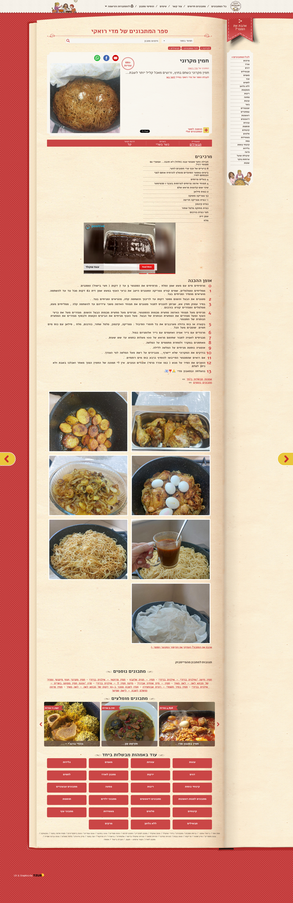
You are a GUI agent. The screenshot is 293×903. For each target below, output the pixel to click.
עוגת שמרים (89, 833)
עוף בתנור (91, 836)
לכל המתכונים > (190, 48)
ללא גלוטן (245, 86)
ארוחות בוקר (243, 159)
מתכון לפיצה (127, 833)
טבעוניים (245, 108)
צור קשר (177, 6)
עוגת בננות (178, 836)
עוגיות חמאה (152, 836)
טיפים (163, 6)
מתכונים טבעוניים (66, 786)
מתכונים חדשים (197, 6)
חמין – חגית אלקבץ (142, 680)
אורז (247, 64)
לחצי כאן (170, 77)
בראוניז (111, 836)
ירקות (150, 774)
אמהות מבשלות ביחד (199, 379)
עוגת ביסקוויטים (75, 833)
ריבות (247, 93)
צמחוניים (245, 111)
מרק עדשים (79, 836)
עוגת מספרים (210, 836)
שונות (247, 162)
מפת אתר (216, 833)
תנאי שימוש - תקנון (134, 839)
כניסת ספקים (191, 833)
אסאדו (106, 839)
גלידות (246, 148)
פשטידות (245, 137)
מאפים (246, 75)
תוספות (246, 126)
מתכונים (179, 833)
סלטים (246, 133)
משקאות (246, 89)
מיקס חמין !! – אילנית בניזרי (114, 683)
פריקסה (188, 836)
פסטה (247, 97)
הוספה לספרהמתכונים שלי (194, 130)
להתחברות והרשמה (119, 6)
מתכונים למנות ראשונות (192, 799)
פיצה (247, 151)
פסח (248, 141)
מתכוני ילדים (108, 799)
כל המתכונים (218, 6)
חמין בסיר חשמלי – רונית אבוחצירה (165, 687)
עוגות (247, 100)
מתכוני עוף (66, 811)
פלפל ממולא (67, 836)
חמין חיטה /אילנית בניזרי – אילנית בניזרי (185, 680)
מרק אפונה (198, 836)
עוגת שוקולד (155, 833)
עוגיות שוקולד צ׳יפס (135, 836)
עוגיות (246, 122)
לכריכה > (205, 48)
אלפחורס (121, 836)
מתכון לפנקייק (141, 833)
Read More (147, 267)
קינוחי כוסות (243, 144)
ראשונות (245, 115)
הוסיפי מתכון (146, 6)
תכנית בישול (117, 839)
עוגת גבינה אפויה (52, 836)
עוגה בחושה (102, 833)
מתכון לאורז (108, 774)
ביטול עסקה (204, 833)
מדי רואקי (193, 68)
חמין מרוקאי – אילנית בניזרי (107, 680)
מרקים (246, 60)
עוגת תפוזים (115, 833)
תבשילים (245, 71)
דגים (247, 67)
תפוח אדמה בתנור (57, 833)
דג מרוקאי (101, 836)
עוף (248, 78)
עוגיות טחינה (165, 836)
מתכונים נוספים (202, 382)
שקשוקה (44, 833)
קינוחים (246, 130)
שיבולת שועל (243, 155)
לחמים (246, 82)
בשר (247, 104)
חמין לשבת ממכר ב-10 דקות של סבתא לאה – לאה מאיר (103, 687)
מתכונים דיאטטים (150, 799)
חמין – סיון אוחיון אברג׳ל (153, 683)
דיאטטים (245, 119)
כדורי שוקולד (168, 833)
